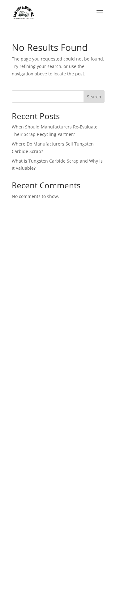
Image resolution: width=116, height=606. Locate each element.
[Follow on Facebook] (25, 373)
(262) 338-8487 (34, 334)
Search (94, 97)
